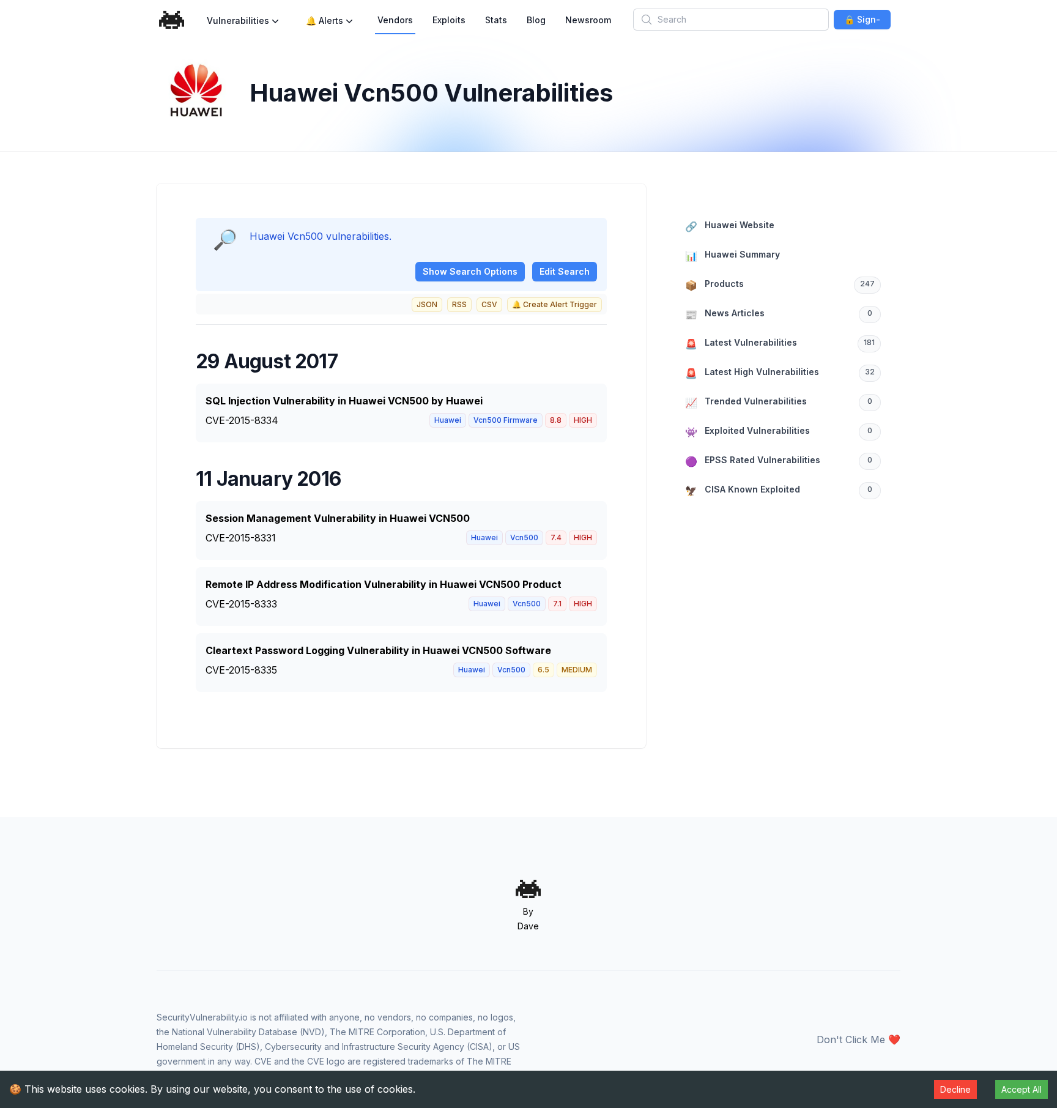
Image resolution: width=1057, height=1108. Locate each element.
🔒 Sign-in (862, 21)
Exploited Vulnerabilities (778, 431)
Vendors (395, 20)
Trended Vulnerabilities (778, 402)
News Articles (778, 314)
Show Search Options (470, 271)
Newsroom (588, 20)
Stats (496, 20)
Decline (955, 1089)
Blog (536, 20)
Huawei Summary (732, 255)
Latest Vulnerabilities (780, 343)
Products (780, 284)
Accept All (1021, 1089)
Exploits (448, 20)
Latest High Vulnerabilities (780, 372)
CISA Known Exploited (778, 490)
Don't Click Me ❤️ (858, 1039)
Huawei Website (729, 226)
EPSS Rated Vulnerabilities (778, 461)
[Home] (172, 20)
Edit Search (565, 271)
